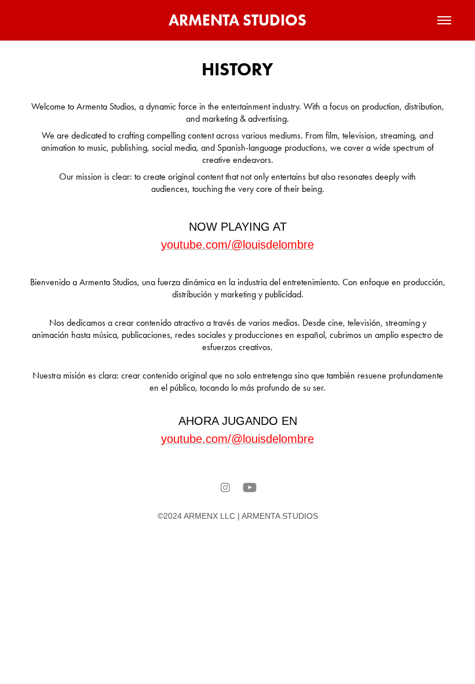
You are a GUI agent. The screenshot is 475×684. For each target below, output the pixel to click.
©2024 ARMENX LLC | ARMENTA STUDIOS (238, 516)
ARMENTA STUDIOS (237, 20)
